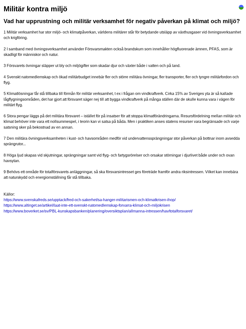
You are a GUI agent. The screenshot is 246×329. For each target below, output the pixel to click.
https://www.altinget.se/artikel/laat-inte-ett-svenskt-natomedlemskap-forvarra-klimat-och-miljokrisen (87, 205)
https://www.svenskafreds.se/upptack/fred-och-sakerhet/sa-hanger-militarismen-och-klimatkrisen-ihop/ (90, 200)
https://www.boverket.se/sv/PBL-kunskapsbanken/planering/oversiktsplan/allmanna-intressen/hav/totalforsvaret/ (98, 211)
